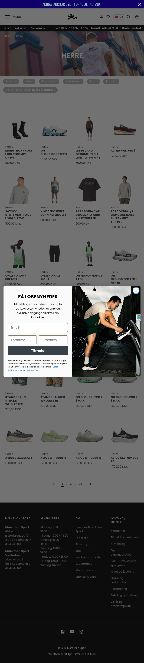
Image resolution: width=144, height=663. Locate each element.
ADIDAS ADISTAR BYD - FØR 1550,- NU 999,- (72, 4)
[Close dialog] (136, 291)
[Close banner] (139, 4)
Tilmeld (38, 350)
